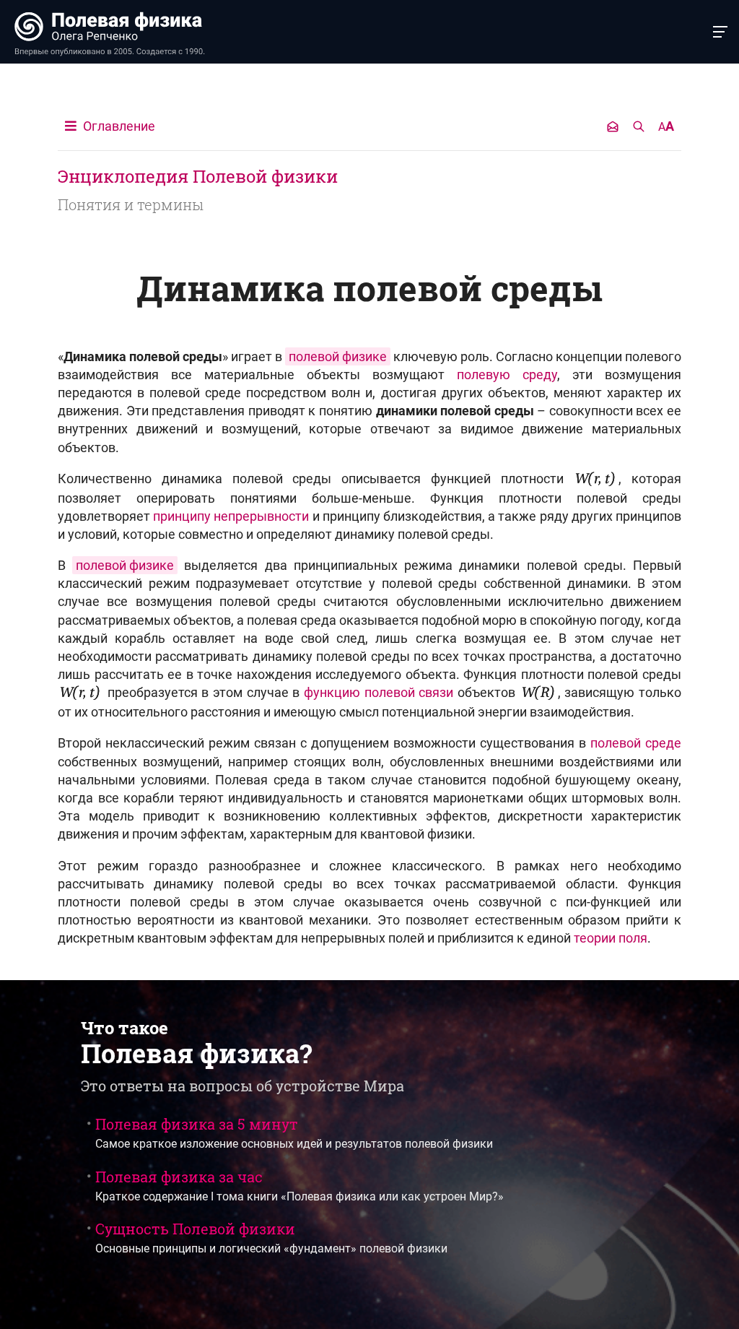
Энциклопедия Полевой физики (198, 176)
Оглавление (117, 126)
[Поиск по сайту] (638, 126)
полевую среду (507, 374)
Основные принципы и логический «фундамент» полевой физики (271, 1237)
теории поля (610, 937)
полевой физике (125, 565)
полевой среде (635, 742)
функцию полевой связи (378, 692)
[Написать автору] (612, 126)
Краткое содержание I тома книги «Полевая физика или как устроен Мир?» (299, 1185)
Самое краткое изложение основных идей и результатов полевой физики (294, 1132)
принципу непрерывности (231, 516)
